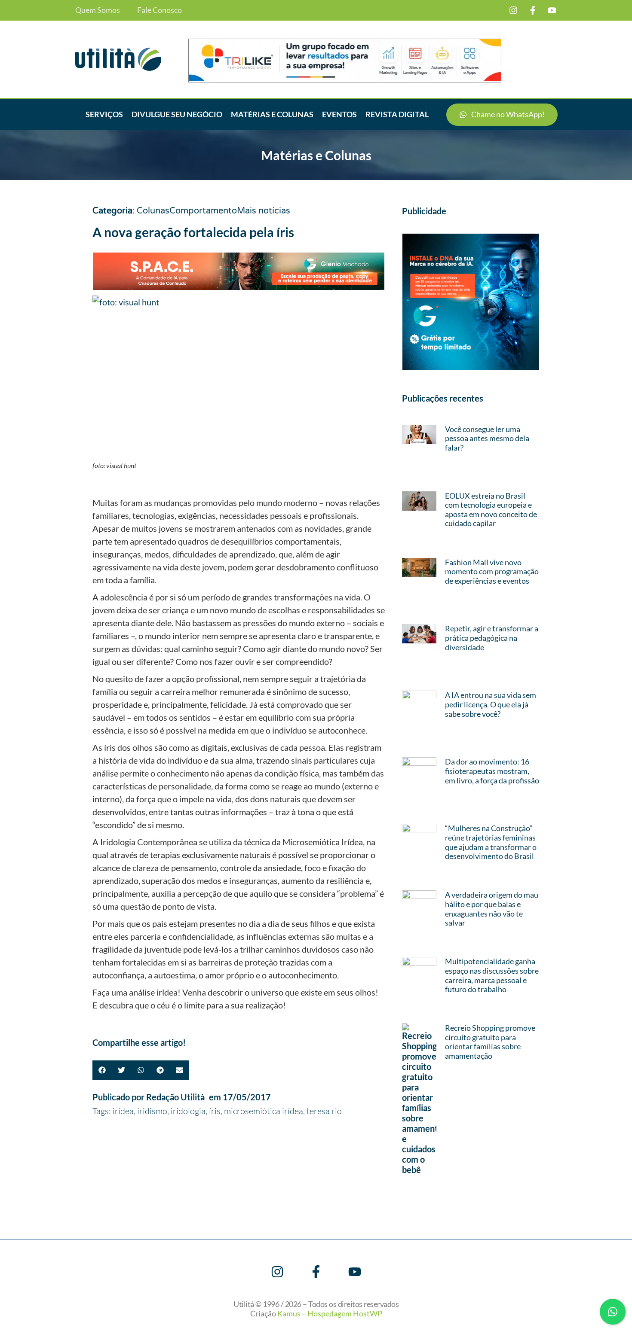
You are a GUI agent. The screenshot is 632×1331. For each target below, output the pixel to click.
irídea (123, 1111)
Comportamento (203, 211)
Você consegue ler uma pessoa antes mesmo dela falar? (487, 438)
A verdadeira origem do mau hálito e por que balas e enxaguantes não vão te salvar (491, 908)
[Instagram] (513, 10)
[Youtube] (552, 10)
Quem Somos (97, 10)
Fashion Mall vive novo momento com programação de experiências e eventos (492, 571)
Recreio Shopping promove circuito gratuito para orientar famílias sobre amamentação (490, 1041)
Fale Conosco (159, 10)
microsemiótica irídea (263, 1111)
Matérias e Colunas (272, 114)
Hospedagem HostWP (344, 1313)
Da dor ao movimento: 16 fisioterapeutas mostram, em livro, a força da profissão (492, 771)
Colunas (153, 211)
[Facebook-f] (532, 10)
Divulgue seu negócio (177, 114)
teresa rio (324, 1111)
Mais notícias (263, 211)
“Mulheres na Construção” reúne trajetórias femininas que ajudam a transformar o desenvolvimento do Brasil (491, 842)
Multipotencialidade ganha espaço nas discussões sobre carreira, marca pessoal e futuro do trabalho (492, 975)
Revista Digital (397, 114)
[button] (102, 1070)
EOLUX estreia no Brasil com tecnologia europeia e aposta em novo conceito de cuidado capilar (491, 509)
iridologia (188, 1111)
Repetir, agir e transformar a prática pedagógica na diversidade (491, 638)
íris (215, 1111)
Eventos (339, 114)
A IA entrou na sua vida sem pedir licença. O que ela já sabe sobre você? (490, 704)
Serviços (104, 114)
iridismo (152, 1111)
